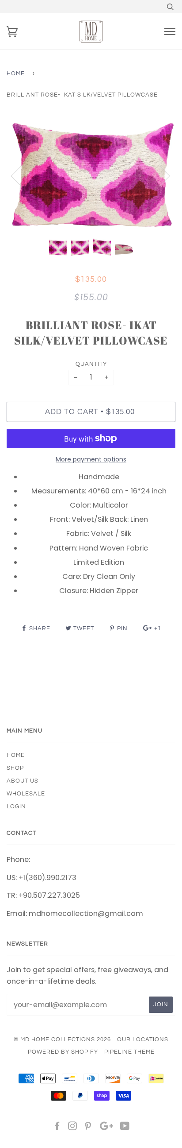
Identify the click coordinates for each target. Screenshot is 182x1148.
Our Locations (142, 1039)
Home (16, 73)
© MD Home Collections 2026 (62, 1039)
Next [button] (159, 175)
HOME (16, 755)
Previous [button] (22, 175)
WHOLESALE (26, 794)
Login (16, 806)
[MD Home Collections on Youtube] (125, 1128)
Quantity (91, 364)
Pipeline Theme (129, 1052)
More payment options (91, 459)
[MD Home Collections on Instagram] (72, 1128)
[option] (91, 175)
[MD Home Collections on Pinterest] (88, 1128)
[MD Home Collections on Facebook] (57, 1128)
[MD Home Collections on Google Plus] (106, 1128)
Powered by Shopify (63, 1052)
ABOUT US (22, 781)
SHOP (15, 768)
